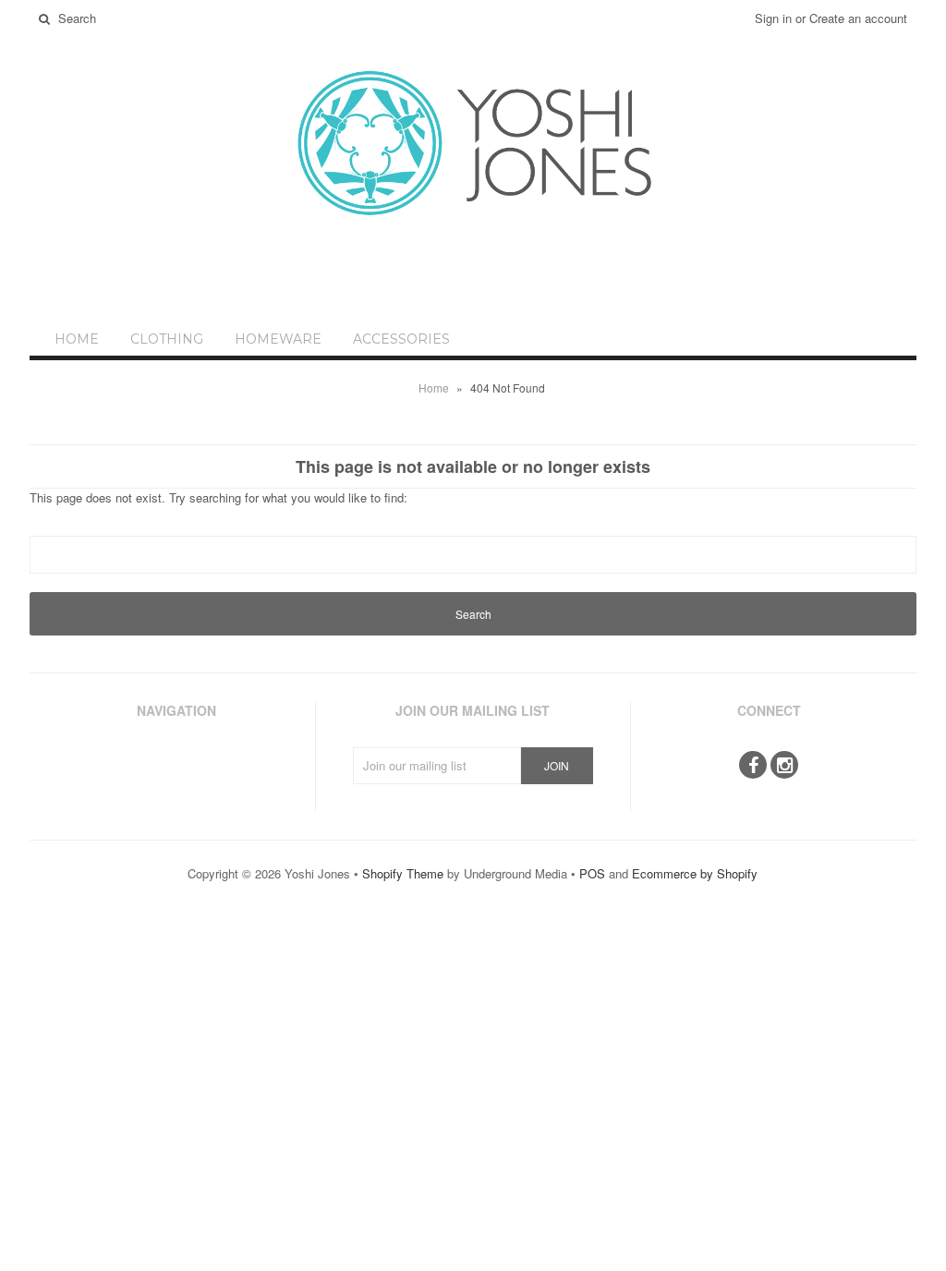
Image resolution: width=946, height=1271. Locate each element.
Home (77, 339)
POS (592, 873)
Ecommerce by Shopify (695, 873)
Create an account (858, 18)
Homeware (278, 339)
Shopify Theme (402, 873)
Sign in (773, 18)
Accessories (401, 339)
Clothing (166, 339)
